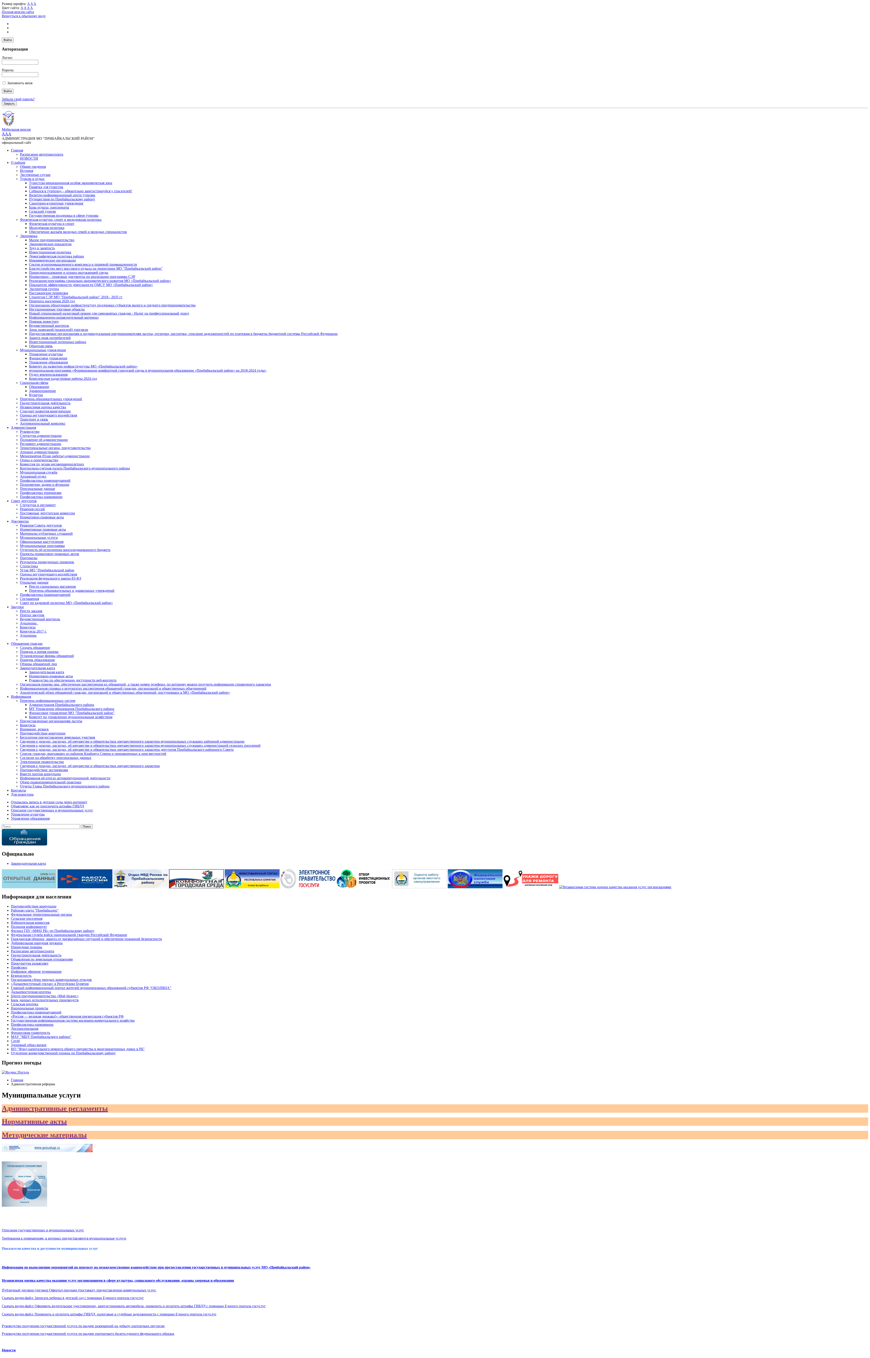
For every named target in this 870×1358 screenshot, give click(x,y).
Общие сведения (33, 167)
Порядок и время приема (39, 652)
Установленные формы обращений (47, 656)
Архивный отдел (33, 476)
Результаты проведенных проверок (47, 562)
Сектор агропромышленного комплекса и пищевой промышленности (83, 264)
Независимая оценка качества (43, 407)
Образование (39, 387)
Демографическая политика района (56, 256)
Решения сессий (32, 509)
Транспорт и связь (34, 419)
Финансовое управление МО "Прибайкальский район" (72, 713)
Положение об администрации (44, 440)
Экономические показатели (50, 244)
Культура (36, 395)
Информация (21, 696)
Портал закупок (32, 615)
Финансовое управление (48, 358)
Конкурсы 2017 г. (33, 631)
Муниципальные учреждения (43, 350)
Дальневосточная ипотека (31, 992)
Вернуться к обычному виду (24, 16)
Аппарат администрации (39, 452)
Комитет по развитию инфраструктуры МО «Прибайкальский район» (83, 366)
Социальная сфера (34, 383)
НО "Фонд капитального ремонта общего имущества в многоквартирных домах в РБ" (78, 1049)
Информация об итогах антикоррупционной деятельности (65, 778)
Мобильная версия (16, 129)
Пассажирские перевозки (48, 293)
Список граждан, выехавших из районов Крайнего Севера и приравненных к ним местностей (93, 754)
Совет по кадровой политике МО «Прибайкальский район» (66, 603)
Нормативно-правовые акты (42, 517)
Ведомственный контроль (49, 325)
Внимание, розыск (34, 729)
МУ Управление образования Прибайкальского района (71, 709)
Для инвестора (22, 794)
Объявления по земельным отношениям (42, 959)
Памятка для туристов (46, 187)
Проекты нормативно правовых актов (49, 554)
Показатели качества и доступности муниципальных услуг (50, 1248)
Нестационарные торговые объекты (57, 309)
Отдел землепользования (48, 374)
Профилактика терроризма (40, 493)
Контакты (18, 790)
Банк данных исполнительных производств (45, 1000)
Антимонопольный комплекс (42, 423)
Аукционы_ (29, 623)
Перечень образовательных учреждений (51, 399)
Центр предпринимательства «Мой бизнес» (45, 996)
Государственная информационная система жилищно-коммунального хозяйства (73, 1020)
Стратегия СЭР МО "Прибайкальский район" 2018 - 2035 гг (76, 297)
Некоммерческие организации (52, 260)
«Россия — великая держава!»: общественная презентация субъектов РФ (67, 1016)
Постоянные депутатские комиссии (47, 513)
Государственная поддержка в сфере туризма (63, 215)
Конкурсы (28, 627)
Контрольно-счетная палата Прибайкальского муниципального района (75, 468)
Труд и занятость (42, 248)
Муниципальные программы (42, 546)
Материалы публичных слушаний (46, 533)
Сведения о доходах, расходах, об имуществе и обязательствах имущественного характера (90, 766)
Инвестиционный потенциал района (57, 342)
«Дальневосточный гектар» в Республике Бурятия (50, 984)
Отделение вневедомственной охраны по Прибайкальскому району (63, 1053)
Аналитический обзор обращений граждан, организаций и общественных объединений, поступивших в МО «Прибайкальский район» (125, 692)
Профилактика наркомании (41, 497)
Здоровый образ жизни (28, 1045)
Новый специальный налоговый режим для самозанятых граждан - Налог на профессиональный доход (109, 313)
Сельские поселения (26, 918)
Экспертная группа (44, 289)
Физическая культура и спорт (51, 224)
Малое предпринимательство (51, 240)
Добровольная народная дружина (37, 943)
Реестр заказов (31, 611)
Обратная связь (41, 346)
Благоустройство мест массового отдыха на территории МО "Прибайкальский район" (96, 268)
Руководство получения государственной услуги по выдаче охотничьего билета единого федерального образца (88, 1334)
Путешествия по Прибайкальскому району (62, 199)
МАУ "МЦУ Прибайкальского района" (41, 1037)
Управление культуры (46, 354)
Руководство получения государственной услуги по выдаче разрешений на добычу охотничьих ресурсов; (83, 1326)
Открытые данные (34, 582)
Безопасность (21, 976)
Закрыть (9, 103)
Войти (8, 40)
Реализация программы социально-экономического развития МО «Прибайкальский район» (100, 281)
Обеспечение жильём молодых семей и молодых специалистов (78, 232)
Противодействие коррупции (42, 733)
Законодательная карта (37, 668)
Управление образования (48, 362)
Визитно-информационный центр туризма (62, 195)
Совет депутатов (24, 501)
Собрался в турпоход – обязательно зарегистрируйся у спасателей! (80, 191)
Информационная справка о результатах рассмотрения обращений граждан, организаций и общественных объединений (113, 688)
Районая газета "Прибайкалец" (35, 910)
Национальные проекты (29, 1008)
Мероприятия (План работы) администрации (55, 456)
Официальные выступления (41, 542)
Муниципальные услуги (39, 537)
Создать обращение (35, 648)
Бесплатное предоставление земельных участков (57, 737)
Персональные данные (37, 489)
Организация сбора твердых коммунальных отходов (51, 980)
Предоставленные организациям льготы (51, 721)
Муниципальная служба (38, 472)
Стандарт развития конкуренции (45, 411)
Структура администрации (41, 436)
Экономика (28, 236)
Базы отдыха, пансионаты (49, 207)
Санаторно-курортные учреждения (56, 203)
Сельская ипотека (24, 1004)
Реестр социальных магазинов (52, 586)
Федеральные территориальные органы (41, 914)
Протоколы (28, 558)
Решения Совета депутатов (41, 525)
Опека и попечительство (39, 460)
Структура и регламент (38, 505)
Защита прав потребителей (50, 338)
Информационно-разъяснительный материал (64, 317)
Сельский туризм (42, 211)
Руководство (29, 431)
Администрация (23, 427)
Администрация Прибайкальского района (61, 705)
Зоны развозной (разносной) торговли (58, 330)
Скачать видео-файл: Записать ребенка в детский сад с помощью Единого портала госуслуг (73, 1298)
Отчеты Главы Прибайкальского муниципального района (64, 786)
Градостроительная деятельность (45, 403)
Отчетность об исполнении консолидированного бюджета (65, 550)
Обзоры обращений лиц (38, 664)
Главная (17, 150)
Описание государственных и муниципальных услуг (43, 1230)
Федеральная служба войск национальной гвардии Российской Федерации (69, 935)
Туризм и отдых (32, 179)
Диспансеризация (24, 1029)
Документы (20, 521)
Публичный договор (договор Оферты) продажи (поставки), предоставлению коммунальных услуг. (79, 1290)
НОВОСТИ (29, 158)
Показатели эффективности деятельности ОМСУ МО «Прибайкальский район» (91, 285)
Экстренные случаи (35, 175)
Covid (15, 1041)
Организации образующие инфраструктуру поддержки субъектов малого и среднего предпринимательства (112, 305)
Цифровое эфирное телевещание (36, 971)
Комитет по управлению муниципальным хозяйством (70, 717)
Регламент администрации (40, 444)
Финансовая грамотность (30, 1033)
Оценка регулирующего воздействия (48, 415)
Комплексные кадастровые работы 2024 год (63, 378)
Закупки (17, 607)
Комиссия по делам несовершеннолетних (52, 464)
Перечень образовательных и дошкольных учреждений (71, 590)
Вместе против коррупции (40, 774)
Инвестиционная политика (50, 252)
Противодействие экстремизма (44, 770)
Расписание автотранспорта (41, 154)
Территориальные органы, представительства (55, 448)
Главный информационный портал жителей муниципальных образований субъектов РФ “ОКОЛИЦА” (91, 988)
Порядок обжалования (37, 660)
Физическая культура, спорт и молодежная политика (61, 220)
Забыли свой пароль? (18, 99)
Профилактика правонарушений (45, 480)
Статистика (29, 566)
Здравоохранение (42, 391)
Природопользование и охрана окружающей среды (68, 272)
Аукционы (28, 635)
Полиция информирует (29, 927)
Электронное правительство (42, 762)
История (26, 171)
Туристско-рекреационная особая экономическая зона (70, 183)
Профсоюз (19, 967)
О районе (18, 162)
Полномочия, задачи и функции (44, 484)
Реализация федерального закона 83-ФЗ (50, 578)
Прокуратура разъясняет (29, 963)
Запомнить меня (19, 83)
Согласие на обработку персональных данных (55, 758)
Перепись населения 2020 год (52, 301)
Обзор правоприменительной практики (50, 782)
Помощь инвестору (44, 321)
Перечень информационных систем (47, 701)
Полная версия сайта (18, 12)
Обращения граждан (27, 643)
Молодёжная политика (46, 228)
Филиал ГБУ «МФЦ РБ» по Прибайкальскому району (52, 931)
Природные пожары (26, 947)
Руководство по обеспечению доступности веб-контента (72, 680)
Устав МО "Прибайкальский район (47, 570)
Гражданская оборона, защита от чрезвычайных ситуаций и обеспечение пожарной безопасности (86, 939)
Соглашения (29, 599)
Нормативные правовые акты (43, 529)
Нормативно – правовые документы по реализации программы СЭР (82, 277)
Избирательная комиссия (30, 923)
